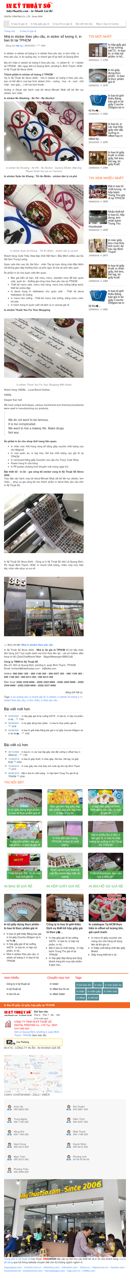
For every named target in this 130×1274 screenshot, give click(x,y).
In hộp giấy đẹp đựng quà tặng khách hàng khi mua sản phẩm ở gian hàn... (65, 961)
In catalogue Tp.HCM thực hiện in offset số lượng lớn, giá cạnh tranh (106, 928)
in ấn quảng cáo (19, 696)
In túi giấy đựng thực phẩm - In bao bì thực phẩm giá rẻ (48, 723)
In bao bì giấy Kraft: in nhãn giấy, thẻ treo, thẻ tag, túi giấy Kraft (43, 760)
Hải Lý (19, 45)
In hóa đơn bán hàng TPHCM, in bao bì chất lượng (65, 841)
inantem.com (117, 1267)
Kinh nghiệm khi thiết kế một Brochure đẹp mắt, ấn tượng (65, 873)
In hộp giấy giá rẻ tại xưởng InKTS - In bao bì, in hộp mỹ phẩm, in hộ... (46, 717)
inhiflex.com (88, 1270)
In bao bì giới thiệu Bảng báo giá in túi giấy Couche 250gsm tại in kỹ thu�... (45, 732)
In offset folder (57, 994)
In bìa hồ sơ (12, 994)
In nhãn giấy (94, 991)
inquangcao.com (13, 1267)
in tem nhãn (33, 700)
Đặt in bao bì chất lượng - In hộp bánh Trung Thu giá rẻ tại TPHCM (43, 774)
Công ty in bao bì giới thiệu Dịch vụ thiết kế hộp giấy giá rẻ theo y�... (64, 928)
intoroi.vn (85, 1267)
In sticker (51, 696)
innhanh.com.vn (32, 1267)
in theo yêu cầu (49, 700)
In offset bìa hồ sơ (59, 989)
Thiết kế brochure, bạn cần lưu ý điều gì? (106, 874)
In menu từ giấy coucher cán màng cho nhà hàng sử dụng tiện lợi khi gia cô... (106, 941)
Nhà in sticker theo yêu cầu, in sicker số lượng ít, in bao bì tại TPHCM (23, 957)
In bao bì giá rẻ (19, 23)
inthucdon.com (70, 1267)
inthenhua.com (52, 1267)
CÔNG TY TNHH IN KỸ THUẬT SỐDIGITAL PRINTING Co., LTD (33, 1023)
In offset (80, 997)
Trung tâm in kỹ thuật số (17, 1258)
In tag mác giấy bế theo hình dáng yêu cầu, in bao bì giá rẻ (105, 809)
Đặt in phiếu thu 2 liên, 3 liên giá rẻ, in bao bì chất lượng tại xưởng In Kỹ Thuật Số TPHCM (105, 840)
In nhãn (80, 991)
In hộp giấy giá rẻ (40, 23)
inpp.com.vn (73, 1270)
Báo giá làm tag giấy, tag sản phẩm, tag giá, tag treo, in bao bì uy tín (65, 809)
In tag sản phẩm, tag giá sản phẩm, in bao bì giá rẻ (24, 843)
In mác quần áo (113, 984)
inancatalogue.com (55, 1270)
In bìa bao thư (83, 984)
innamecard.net (12, 1270)
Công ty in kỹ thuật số (18, 983)
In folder (54, 983)
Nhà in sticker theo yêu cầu (37, 644)
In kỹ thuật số (13, 989)
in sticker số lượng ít (68, 696)
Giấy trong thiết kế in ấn (104, 954)
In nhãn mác (110, 991)
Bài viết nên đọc (84, 23)
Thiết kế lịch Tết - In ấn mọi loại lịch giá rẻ (24, 874)
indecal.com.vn (100, 1267)
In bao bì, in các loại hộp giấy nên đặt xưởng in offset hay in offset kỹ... (44, 753)
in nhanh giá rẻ (37, 696)
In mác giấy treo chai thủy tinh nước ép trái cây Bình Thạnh (50, 766)
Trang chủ (9, 31)
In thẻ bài (93, 997)
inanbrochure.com (32, 1270)
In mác (98, 984)
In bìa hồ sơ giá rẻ (62, 23)
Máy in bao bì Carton (107, 23)
